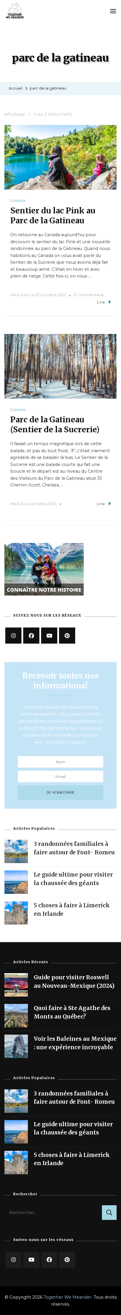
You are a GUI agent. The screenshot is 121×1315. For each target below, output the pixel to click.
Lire (101, 302)
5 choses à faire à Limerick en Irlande (72, 1159)
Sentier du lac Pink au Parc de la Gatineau (52, 215)
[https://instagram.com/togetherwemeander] (13, 636)
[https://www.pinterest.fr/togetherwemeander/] (67, 636)
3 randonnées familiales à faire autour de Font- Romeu (74, 1097)
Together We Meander (67, 1297)
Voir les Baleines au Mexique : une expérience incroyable (75, 1042)
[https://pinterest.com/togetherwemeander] (67, 1260)
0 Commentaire (88, 295)
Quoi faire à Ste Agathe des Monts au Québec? (72, 1012)
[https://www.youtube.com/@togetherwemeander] (49, 636)
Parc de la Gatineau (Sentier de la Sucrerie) (55, 424)
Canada (18, 201)
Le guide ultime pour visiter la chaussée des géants (73, 1128)
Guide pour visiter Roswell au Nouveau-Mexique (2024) (74, 981)
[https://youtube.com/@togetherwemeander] (31, 1260)
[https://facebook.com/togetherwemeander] (31, 636)
